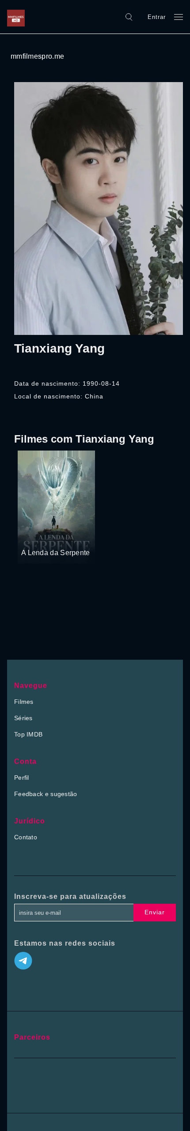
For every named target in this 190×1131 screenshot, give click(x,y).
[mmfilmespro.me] (18, 16)
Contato (25, 837)
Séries (23, 717)
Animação (35, 536)
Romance (65, 536)
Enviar (154, 912)
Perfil (21, 777)
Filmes (24, 701)
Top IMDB (28, 734)
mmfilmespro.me (37, 56)
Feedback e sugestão (45, 793)
